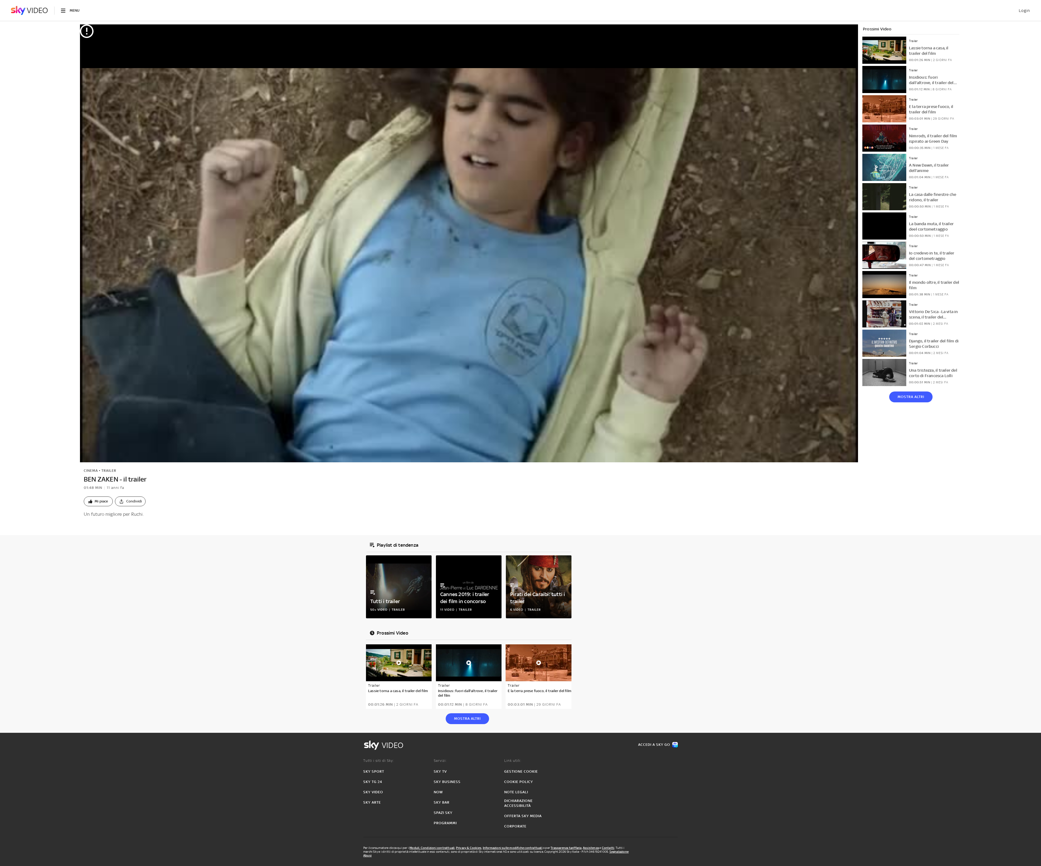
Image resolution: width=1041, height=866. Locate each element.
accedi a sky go (654, 745)
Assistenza (591, 848)
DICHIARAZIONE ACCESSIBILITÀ (518, 803)
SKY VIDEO (373, 792)
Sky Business (447, 782)
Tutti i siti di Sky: (378, 761)
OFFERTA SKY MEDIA (523, 816)
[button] (98, 501)
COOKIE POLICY (518, 782)
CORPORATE (515, 826)
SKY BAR (441, 802)
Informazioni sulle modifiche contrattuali (512, 848)
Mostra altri (911, 397)
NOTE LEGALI (516, 792)
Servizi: (440, 761)
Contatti (608, 848)
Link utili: (512, 761)
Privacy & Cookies (468, 848)
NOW (438, 792)
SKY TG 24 (372, 782)
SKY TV (440, 771)
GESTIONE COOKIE (521, 771)
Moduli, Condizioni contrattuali (432, 848)
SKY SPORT (373, 771)
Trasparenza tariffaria (566, 848)
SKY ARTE (372, 802)
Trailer (108, 471)
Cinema (91, 471)
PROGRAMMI (445, 823)
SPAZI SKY (443, 813)
